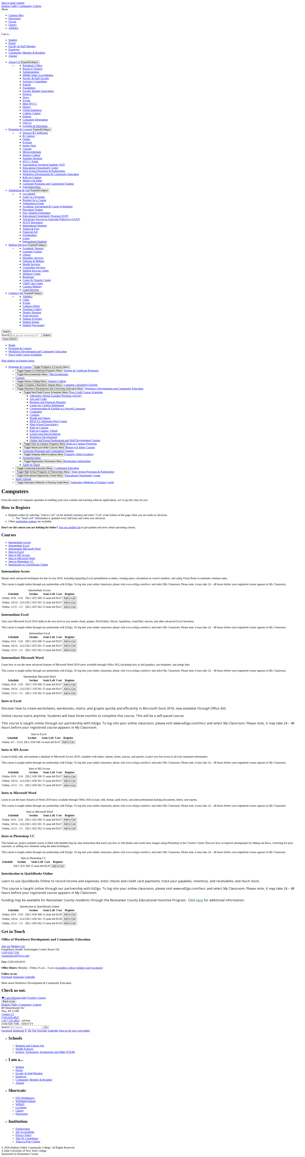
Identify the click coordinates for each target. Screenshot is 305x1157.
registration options (26, 521)
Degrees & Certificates (35, 132)
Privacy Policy (24, 1135)
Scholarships (30, 235)
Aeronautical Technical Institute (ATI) (44, 164)
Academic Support (33, 248)
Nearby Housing (32, 312)
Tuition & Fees (31, 228)
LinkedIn (30, 976)
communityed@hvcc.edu (15, 955)
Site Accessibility (25, 1132)
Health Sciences (24, 1048)
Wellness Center (32, 273)
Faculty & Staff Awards (36, 78)
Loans (26, 238)
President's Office (32, 65)
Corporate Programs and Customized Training (48, 183)
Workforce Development (43, 437)
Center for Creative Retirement (47, 405)
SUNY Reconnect (33, 222)
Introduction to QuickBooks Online (28, 564)
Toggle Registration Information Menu (43, 461)
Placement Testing (33, 209)
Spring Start (29, 145)
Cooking (34, 414)
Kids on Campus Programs (82, 443)
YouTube (42, 1030)
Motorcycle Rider (32, 180)
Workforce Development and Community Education (37, 351)
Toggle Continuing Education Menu (34, 468)
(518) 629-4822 (10, 1017)
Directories (14, 18)
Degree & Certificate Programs (81, 370)
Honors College (31, 155)
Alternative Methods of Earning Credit (92, 482)
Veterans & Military (33, 261)
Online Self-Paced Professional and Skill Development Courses (65, 440)
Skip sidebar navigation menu (17, 360)
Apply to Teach (31, 464)
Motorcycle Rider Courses (80, 447)
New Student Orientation (36, 212)
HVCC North (30, 161)
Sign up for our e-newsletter (74, 1030)
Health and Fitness (40, 418)
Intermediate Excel (18, 545)
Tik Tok (32, 1030)
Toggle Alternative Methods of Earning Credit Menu (43, 482)
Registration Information (77, 461)
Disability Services (33, 257)
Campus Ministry (32, 286)
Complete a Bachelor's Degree (81, 384)
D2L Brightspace (25, 1097)
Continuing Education (67, 468)
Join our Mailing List (13, 946)
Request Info (19, 997)
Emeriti (27, 84)
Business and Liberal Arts (30, 1045)
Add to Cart (70, 598)
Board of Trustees (32, 68)
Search (6, 331)
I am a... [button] (5, 33)
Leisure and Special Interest (45, 433)
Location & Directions (35, 125)
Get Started (29, 193)
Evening (27, 142)
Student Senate (31, 322)
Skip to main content (12, 2)
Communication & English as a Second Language (57, 408)
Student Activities (32, 318)
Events (26, 100)
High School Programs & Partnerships (44, 171)
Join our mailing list (70, 527)
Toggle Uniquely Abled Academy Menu (43, 454)
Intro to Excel (16, 551)
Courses (27, 148)
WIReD (20, 1104)
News (26, 97)
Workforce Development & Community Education (51, 174)
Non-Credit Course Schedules (25, 354)
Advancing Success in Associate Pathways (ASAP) (51, 219)
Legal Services (31, 289)
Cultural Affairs (31, 306)
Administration (31, 71)
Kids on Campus (32, 177)
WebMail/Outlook (26, 1101)
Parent (12, 43)
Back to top (9, 1001)
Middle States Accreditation (38, 75)
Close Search (10, 339)
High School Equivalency (44, 424)
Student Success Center (36, 270)
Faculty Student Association (38, 91)
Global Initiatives (32, 110)
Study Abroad (23, 478)
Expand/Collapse (29, 62)
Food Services (30, 315)
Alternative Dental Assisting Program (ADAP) (56, 395)
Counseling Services (34, 267)
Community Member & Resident (26, 52)
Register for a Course (34, 200)
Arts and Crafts (38, 398)
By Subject (29, 136)
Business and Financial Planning (48, 402)
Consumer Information (35, 119)
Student (12, 39)
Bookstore (28, 276)
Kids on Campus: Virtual (43, 430)
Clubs (26, 299)
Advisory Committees (35, 81)
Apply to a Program (34, 196)
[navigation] (152, 9)
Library (12, 24)
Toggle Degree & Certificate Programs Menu (39, 370)
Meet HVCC (30, 103)
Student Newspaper (33, 325)
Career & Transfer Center (37, 280)
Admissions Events (33, 203)
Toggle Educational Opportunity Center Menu (40, 475)
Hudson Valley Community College (21, 6)
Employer (13, 49)
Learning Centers (32, 251)
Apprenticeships (32, 186)
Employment (23, 1128)
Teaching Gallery (32, 309)
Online (26, 139)
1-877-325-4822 (10, 1020)
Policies (27, 116)
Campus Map (15, 15)
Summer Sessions (32, 158)
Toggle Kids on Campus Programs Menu (44, 444)
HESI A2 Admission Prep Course (48, 421)
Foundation (29, 87)
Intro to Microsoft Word (21, 558)
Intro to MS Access (19, 555)
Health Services (31, 264)
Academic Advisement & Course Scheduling (48, 206)
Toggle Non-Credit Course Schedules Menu (46, 392)
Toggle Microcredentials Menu (32, 374)
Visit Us (27, 122)
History (27, 106)
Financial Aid (30, 231)
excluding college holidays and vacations (79, 967)
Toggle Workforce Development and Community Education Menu (50, 388)
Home (11, 345)
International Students (35, 225)
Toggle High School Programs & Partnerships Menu (43, 472)
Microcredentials (32, 151)
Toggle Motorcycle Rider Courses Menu (44, 447)
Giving (12, 21)
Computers (36, 411)
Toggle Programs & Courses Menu (51, 367)
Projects (27, 94)
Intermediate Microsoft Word (24, 548)
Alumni (12, 55)
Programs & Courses (20, 348)
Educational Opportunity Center (40, 167)
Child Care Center (33, 283)
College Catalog (32, 113)
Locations (21, 1107)
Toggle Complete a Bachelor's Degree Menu (39, 385)
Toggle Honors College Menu (31, 381)
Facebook (6, 976)
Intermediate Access (19, 542)
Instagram (18, 976)
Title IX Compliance (27, 1138)
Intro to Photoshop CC (21, 561)
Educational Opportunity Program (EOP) (45, 216)
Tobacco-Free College (28, 1141)
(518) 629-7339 (10, 952)
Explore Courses (36, 997)
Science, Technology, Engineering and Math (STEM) (45, 1052)
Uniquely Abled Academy (79, 454)
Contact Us (7, 1014)
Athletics (13, 27)
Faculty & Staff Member (22, 46)
